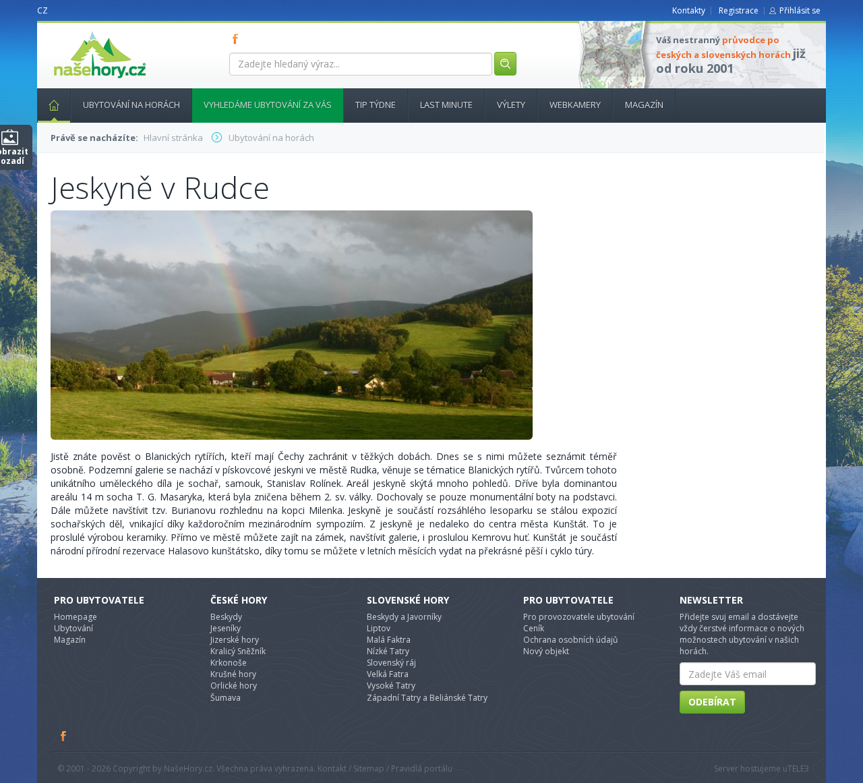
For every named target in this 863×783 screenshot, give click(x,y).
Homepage (75, 616)
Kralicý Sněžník (238, 651)
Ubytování (73, 628)
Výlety (511, 104)
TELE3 (798, 768)
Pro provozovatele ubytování (578, 616)
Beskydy (226, 616)
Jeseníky (225, 628)
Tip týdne (375, 104)
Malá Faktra (389, 639)
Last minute (446, 104)
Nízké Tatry (388, 651)
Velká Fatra (388, 674)
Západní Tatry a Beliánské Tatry (427, 697)
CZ (42, 10)
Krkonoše (228, 662)
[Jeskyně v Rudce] (292, 324)
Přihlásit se (800, 10)
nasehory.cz (75, 31)
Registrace (738, 10)
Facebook (64, 735)
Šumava (225, 697)
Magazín (644, 104)
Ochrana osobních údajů (570, 639)
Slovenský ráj (391, 662)
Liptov (378, 628)
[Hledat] (505, 64)
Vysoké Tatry (391, 685)
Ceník (533, 628)
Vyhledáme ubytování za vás (268, 104)
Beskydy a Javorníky (404, 616)
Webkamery (575, 104)
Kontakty (688, 10)
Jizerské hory (234, 639)
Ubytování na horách (131, 104)
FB (238, 38)
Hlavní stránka (54, 105)
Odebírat (712, 701)
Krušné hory (233, 674)
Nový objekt (546, 651)
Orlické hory (233, 685)
